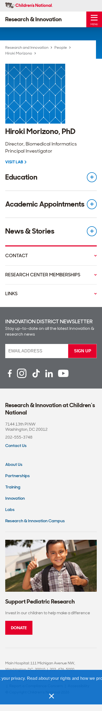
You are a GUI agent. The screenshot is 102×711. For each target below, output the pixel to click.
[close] (51, 696)
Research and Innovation (26, 47)
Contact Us (16, 445)
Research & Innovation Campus (35, 521)
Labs (10, 509)
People (60, 47)
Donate (19, 628)
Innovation (15, 498)
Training (12, 487)
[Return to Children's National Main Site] (29, 5)
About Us (13, 464)
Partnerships (17, 475)
